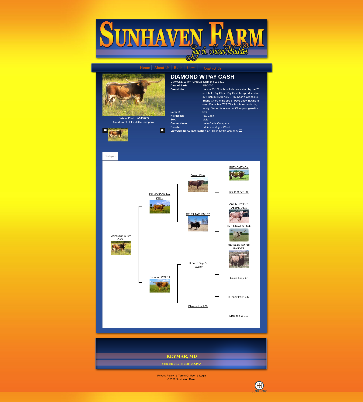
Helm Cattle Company (225, 130)
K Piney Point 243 (239, 296)
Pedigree (110, 156)
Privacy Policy (165, 375)
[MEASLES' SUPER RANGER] (239, 259)
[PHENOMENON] (239, 174)
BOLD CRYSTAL (239, 192)
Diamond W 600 (198, 306)
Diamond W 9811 (213, 81)
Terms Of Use (186, 375)
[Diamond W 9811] (160, 285)
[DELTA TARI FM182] (198, 223)
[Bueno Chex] (198, 184)
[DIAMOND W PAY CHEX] (160, 206)
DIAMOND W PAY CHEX (185, 81)
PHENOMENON (238, 167)
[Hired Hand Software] (259, 387)
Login (202, 375)
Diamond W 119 (238, 315)
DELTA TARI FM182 (198, 214)
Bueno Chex (198, 175)
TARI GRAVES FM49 (238, 225)
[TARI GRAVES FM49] (239, 234)
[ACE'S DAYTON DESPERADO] (239, 216)
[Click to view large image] (133, 94)
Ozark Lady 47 (239, 277)
